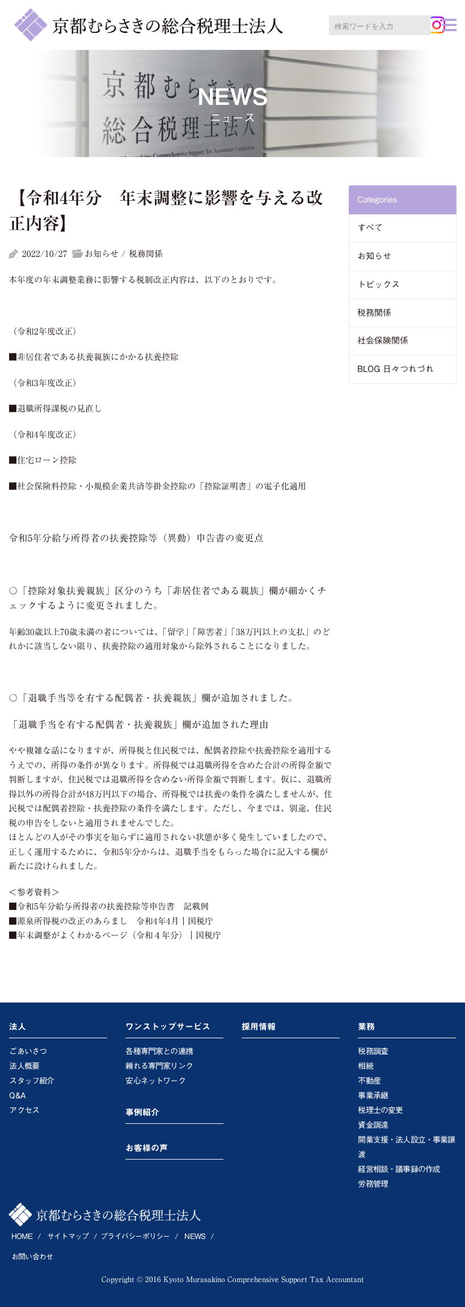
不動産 (369, 1081)
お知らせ (374, 256)
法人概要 (24, 1066)
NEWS (194, 1236)
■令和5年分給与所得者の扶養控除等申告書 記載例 (109, 906)
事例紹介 (142, 1112)
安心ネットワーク (155, 1081)
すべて (370, 227)
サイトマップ (67, 1236)
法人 (17, 1026)
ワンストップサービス (167, 1026)
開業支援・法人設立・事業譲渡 (406, 1147)
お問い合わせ (32, 1257)
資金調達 (373, 1125)
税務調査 (373, 1051)
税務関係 (374, 312)
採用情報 (259, 1026)
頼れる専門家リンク (158, 1066)
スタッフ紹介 (31, 1081)
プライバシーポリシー (135, 1236)
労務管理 (373, 1184)
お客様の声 (146, 1148)
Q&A (17, 1095)
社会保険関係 (382, 340)
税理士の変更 (380, 1110)
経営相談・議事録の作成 (399, 1169)
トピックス (378, 284)
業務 (366, 1026)
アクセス (24, 1110)
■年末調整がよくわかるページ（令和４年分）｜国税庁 (115, 935)
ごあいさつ (27, 1051)
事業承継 (373, 1095)
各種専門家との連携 (158, 1051)
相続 (365, 1066)
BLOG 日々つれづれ (395, 369)
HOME (21, 1236)
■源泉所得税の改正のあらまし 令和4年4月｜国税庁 (111, 921)
